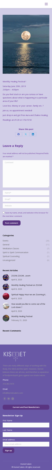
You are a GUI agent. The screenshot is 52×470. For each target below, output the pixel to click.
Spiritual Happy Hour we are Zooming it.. (28, 294)
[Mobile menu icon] (46, 4)
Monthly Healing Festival (21, 316)
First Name (7, 420)
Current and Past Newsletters (26, 407)
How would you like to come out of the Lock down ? (28, 305)
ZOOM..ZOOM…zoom (20, 275)
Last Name (7, 430)
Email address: (9, 439)
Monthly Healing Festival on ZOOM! (26, 285)
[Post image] (6, 277)
